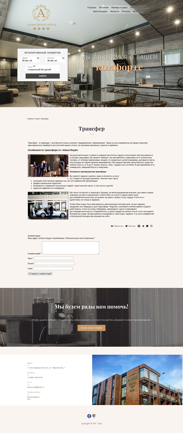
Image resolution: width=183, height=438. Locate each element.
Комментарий (35, 253)
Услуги (37, 119)
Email (31, 263)
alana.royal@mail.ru (35, 387)
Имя (30, 258)
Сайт (30, 268)
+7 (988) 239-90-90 (34, 377)
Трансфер (44, 119)
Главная (30, 119)
